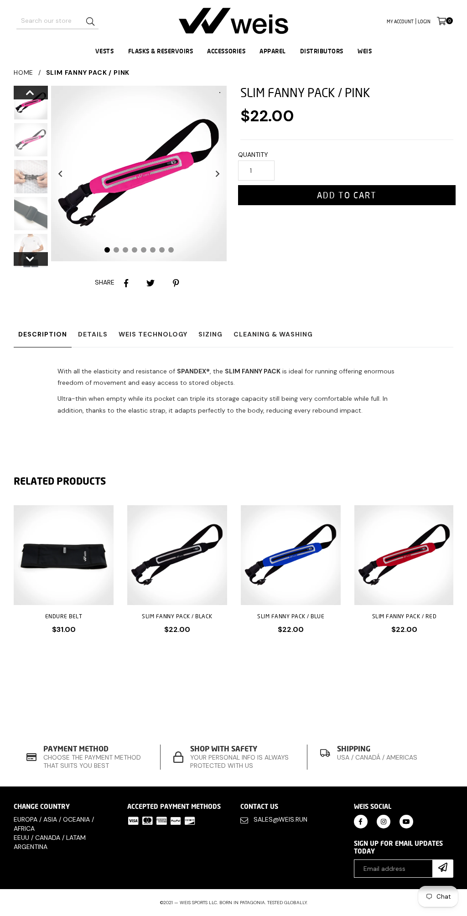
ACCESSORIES (226, 51)
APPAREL (272, 51)
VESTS (104, 51)
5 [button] (143, 250)
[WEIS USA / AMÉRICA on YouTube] (406, 821)
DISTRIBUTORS (321, 51)
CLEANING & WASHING (273, 334)
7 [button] (162, 250)
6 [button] (153, 250)
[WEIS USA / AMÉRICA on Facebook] (361, 821)
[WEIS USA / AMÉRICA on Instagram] (383, 821)
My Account (400, 21)
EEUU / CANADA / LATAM (50, 837)
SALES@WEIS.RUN (280, 819)
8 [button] (171, 250)
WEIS (365, 51)
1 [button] (107, 250)
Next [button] (217, 173)
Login (424, 21)
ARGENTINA (30, 847)
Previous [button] (60, 173)
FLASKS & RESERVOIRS (160, 51)
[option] (24, 104)
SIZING (210, 334)
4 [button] (134, 250)
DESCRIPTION (42, 334)
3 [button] (125, 250)
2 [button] (116, 250)
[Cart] (441, 20)
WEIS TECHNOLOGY (153, 334)
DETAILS (93, 334)
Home (23, 72)
